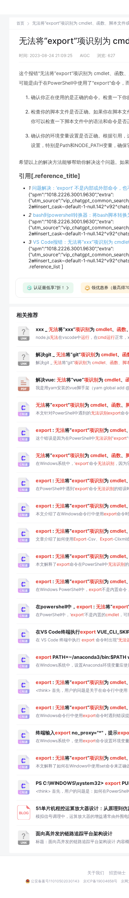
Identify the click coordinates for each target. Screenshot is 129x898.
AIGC (85, 55)
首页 (20, 23)
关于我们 (95, 872)
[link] (20, 23)
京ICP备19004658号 (100, 881)
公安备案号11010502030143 (55, 881)
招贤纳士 (117, 872)
